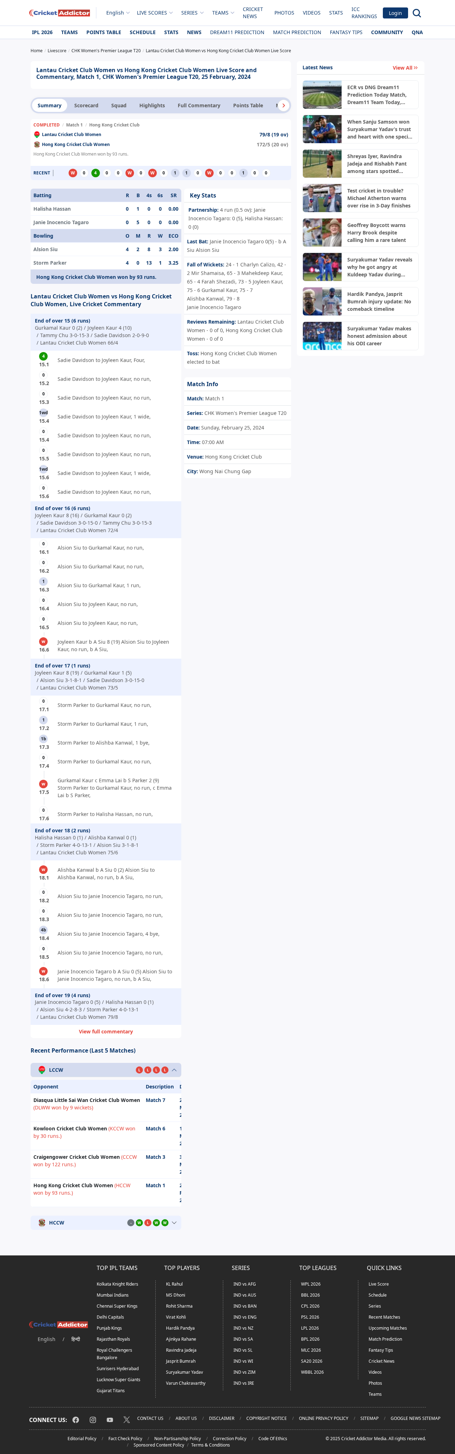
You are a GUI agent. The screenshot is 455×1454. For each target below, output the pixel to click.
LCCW (56, 1070)
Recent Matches (384, 1317)
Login (395, 13)
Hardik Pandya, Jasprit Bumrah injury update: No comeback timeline (379, 301)
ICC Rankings (364, 13)
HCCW (56, 1223)
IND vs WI (243, 1361)
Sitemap (369, 1418)
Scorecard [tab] (86, 105)
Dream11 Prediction (237, 32)
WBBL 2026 (312, 1372)
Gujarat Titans (111, 1391)
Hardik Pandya (180, 1328)
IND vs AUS (245, 1295)
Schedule (143, 32)
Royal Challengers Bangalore (114, 1354)
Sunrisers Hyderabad (118, 1369)
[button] (284, 105)
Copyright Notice (266, 1418)
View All (402, 67)
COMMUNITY (387, 32)
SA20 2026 (311, 1361)
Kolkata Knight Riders (117, 1284)
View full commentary (106, 1031)
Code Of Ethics (272, 1439)
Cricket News (253, 13)
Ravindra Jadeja (181, 1350)
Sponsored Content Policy (159, 1445)
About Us (186, 1418)
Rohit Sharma (179, 1306)
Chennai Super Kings (117, 1306)
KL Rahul (174, 1284)
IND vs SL (243, 1350)
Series (375, 1306)
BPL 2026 (310, 1339)
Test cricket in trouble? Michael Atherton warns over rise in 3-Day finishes (379, 198)
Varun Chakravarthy (185, 1383)
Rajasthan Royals (113, 1339)
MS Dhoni (175, 1295)
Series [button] (189, 12)
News (194, 32)
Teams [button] (220, 12)
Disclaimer (221, 1418)
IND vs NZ (243, 1328)
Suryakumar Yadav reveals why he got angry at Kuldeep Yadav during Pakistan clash (379, 267)
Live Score (379, 1284)
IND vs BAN (245, 1306)
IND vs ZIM (245, 1372)
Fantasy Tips (346, 32)
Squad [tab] (119, 105)
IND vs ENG (245, 1317)
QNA (417, 32)
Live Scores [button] (152, 12)
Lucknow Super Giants (118, 1380)
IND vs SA (243, 1339)
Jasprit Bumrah (181, 1361)
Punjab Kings (109, 1328)
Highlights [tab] (152, 105)
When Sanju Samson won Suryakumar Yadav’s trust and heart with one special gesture (379, 129)
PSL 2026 (310, 1317)
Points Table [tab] (248, 105)
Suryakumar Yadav (184, 1372)
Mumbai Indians (113, 1295)
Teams (69, 32)
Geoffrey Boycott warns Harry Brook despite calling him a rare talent (376, 232)
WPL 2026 (311, 1284)
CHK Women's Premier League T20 (245, 413)
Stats (336, 12)
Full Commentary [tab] (199, 105)
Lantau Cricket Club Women (71, 134)
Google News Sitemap (415, 1418)
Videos (312, 12)
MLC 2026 (311, 1350)
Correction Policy (229, 1439)
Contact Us (150, 1418)
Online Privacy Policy (323, 1418)
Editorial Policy (82, 1439)
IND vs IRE (244, 1383)
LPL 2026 (310, 1328)
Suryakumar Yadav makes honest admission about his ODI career (379, 336)
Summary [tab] (49, 105)
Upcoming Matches (388, 1328)
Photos (284, 12)
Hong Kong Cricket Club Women (76, 144)
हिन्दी (75, 1339)
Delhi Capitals (110, 1317)
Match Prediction (297, 32)
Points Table (103, 32)
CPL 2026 (310, 1306)
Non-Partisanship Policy (177, 1439)
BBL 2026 (310, 1295)
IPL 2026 (42, 32)
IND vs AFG (245, 1284)
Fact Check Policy (125, 1439)
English (115, 12)
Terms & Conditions (210, 1445)
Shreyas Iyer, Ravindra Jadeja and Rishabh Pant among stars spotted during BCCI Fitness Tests (378, 164)
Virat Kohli (176, 1317)
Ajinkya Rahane (181, 1339)
